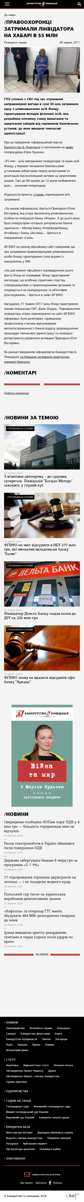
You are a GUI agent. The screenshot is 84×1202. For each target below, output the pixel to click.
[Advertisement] (34, 986)
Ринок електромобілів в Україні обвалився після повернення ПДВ (39, 845)
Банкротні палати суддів (54, 1117)
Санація (11, 1033)
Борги (58, 1033)
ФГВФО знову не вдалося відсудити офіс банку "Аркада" (39, 679)
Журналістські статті (36, 1065)
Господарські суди (17, 1106)
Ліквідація (63, 1028)
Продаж (22, 1044)
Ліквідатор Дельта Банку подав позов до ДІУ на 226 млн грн (40, 615)
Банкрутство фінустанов (35, 1033)
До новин (9, 15)
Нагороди (61, 1039)
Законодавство (15, 1028)
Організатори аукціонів (20, 1149)
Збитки (46, 1039)
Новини (12, 1022)
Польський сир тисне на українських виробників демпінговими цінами (35, 896)
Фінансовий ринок (17, 1050)
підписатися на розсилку (46, 1174)
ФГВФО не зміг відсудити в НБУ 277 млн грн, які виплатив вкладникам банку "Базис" (40, 549)
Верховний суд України (20, 1117)
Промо (36, 1044)
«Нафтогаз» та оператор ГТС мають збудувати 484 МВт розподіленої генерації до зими (39, 915)
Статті (10, 1059)
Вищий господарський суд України (27, 1112)
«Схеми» (38, 195)
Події (9, 1044)
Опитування (15, 1158)
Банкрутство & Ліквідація (22, 147)
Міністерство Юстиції (19, 1132)
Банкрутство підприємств (21, 1039)
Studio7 (72, 1196)
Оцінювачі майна (50, 1149)
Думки (52, 1070)
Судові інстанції (18, 1101)
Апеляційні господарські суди (52, 1106)
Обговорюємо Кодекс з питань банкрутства (32, 1076)
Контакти (41, 1182)
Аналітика (12, 1065)
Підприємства (17, 1091)
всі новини (42, 954)
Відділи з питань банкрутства (24, 1138)
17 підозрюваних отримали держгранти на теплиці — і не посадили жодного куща (40, 879)
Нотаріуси (12, 1143)
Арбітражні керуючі (35, 1143)
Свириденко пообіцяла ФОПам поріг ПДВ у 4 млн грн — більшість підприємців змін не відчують (42, 826)
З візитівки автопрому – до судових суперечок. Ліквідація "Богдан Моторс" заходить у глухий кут (38, 480)
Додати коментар (16, 393)
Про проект (26, 1182)
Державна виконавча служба (55, 1132)
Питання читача (63, 1065)
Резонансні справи (21, 428)
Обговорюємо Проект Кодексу (24, 1070)
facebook (57, 1183)
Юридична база (18, 1127)
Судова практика (16, 1081)
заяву (69, 147)
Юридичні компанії (59, 1138)
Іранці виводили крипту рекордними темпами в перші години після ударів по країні (38, 937)
